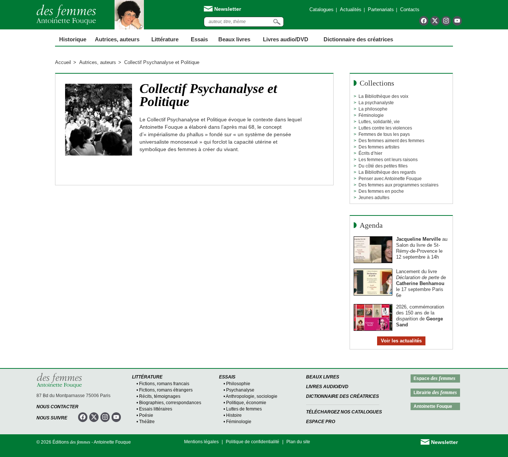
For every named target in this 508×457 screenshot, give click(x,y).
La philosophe (373, 109)
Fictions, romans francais (164, 383)
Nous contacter (57, 406)
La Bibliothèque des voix (383, 96)
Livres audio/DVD (327, 386)
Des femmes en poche (381, 191)
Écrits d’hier (370, 153)
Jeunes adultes (374, 197)
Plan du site (298, 441)
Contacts (409, 9)
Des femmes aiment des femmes (391, 140)
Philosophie (238, 383)
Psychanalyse (240, 390)
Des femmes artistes (379, 147)
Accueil (63, 62)
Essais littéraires (155, 409)
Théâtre (147, 421)
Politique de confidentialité (252, 441)
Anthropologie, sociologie (251, 396)
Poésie (146, 415)
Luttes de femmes (244, 409)
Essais (199, 39)
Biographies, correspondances (170, 402)
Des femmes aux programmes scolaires (398, 185)
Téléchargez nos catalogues (344, 412)
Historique (72, 39)
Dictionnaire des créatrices (358, 39)
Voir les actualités (401, 340)
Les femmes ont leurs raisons (388, 159)
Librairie (435, 392)
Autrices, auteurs (117, 39)
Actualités (350, 9)
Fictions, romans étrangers (166, 390)
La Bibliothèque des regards (387, 172)
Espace (434, 378)
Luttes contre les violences (385, 128)
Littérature (165, 39)
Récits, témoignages (159, 396)
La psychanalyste (376, 102)
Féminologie (371, 115)
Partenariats (381, 9)
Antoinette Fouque (433, 406)
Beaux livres (234, 39)
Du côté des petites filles (383, 166)
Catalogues (321, 9)
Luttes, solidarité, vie (379, 121)
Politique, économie (246, 402)
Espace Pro (320, 421)
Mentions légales (201, 441)
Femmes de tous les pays (384, 134)
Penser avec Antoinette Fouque (390, 178)
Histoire (234, 415)
